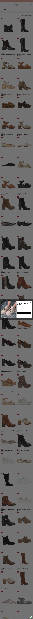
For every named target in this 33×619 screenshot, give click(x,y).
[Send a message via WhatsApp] (31, 617)
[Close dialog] (31, 302)
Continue (24, 313)
